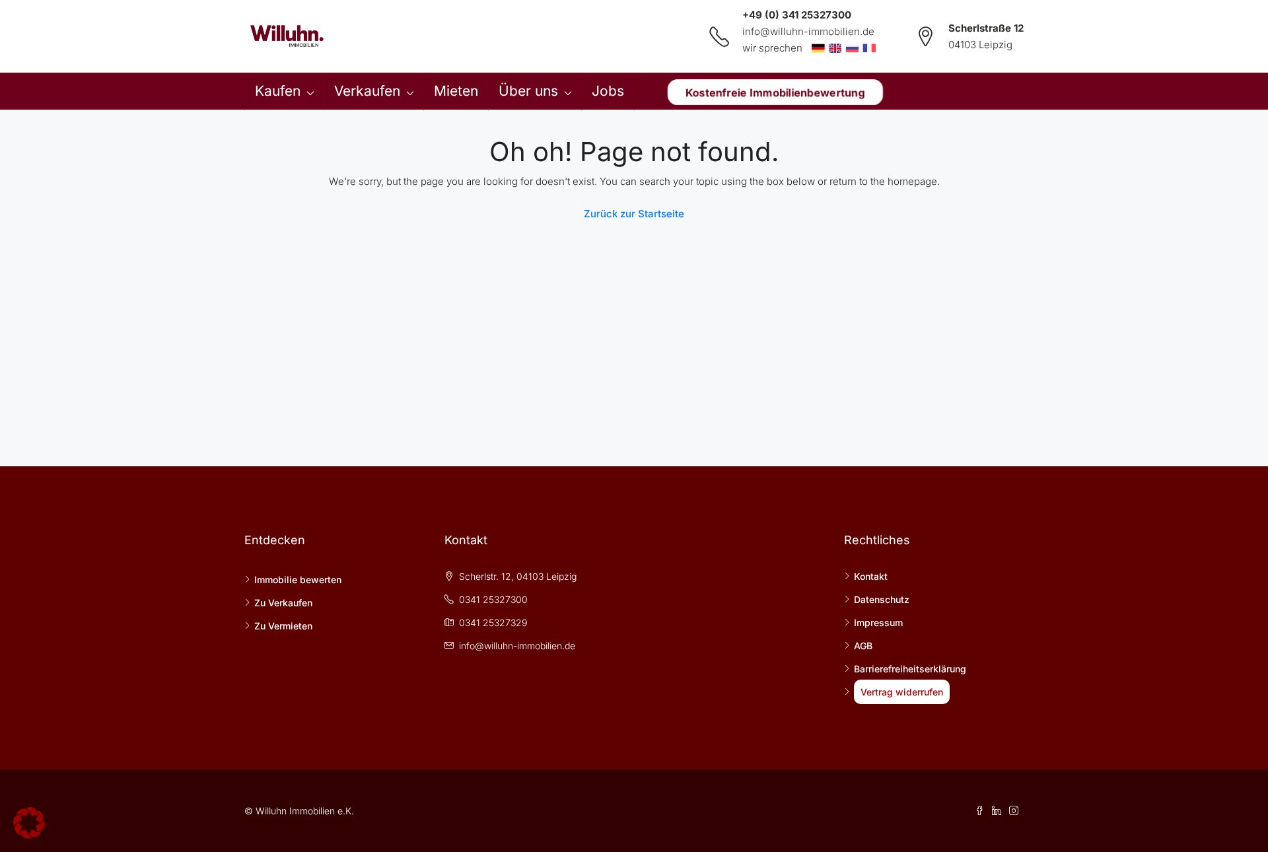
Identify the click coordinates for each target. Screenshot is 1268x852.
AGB (863, 645)
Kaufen (277, 91)
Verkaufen (367, 91)
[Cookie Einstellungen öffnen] (29, 822)
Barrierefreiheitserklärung (910, 668)
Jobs (608, 91)
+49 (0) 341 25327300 (796, 15)
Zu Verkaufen (283, 602)
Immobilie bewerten (297, 579)
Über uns (528, 91)
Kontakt (871, 576)
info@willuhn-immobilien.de (808, 31)
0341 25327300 (493, 599)
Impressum (878, 622)
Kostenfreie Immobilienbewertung (775, 92)
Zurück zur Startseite (634, 213)
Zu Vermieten (283, 625)
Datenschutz (881, 599)
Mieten (456, 91)
